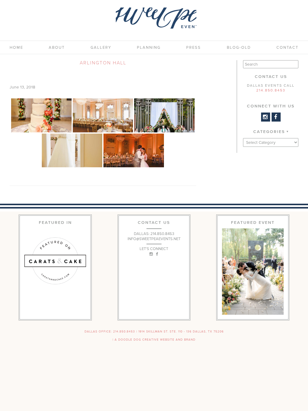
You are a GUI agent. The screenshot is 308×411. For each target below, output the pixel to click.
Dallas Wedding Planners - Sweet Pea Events (156, 18)
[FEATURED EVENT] (253, 271)
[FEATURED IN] (55, 260)
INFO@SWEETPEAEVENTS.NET (154, 238)
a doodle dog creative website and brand (155, 339)
